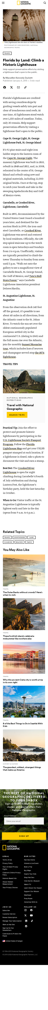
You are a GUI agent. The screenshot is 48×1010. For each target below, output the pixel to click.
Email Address (10, 815)
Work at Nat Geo (9, 924)
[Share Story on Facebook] (5, 87)
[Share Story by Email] (18, 87)
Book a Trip (28, 867)
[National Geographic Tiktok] (32, 921)
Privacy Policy (8, 863)
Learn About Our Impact (33, 888)
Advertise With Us (30, 902)
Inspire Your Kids (30, 874)
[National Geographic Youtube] (31, 915)
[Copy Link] (25, 87)
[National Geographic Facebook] (31, 910)
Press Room (28, 898)
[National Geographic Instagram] (25, 910)
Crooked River (32, 230)
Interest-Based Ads (10, 878)
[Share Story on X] (11, 87)
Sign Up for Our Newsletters (8, 929)
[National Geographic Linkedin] (26, 921)
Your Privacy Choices (10, 887)
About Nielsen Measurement (8, 883)
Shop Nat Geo (29, 877)
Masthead (27, 895)
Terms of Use (7, 860)
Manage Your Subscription (12, 921)
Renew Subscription (10, 917)
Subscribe (6, 910)
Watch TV (27, 884)
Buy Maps (27, 870)
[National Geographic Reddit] (26, 926)
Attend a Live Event (31, 863)
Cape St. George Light (19, 158)
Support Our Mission (31, 891)
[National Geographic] (24, 3)
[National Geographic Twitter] (25, 915)
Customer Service (9, 914)
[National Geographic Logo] (11, 850)
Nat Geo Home (29, 860)
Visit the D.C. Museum (32, 881)
